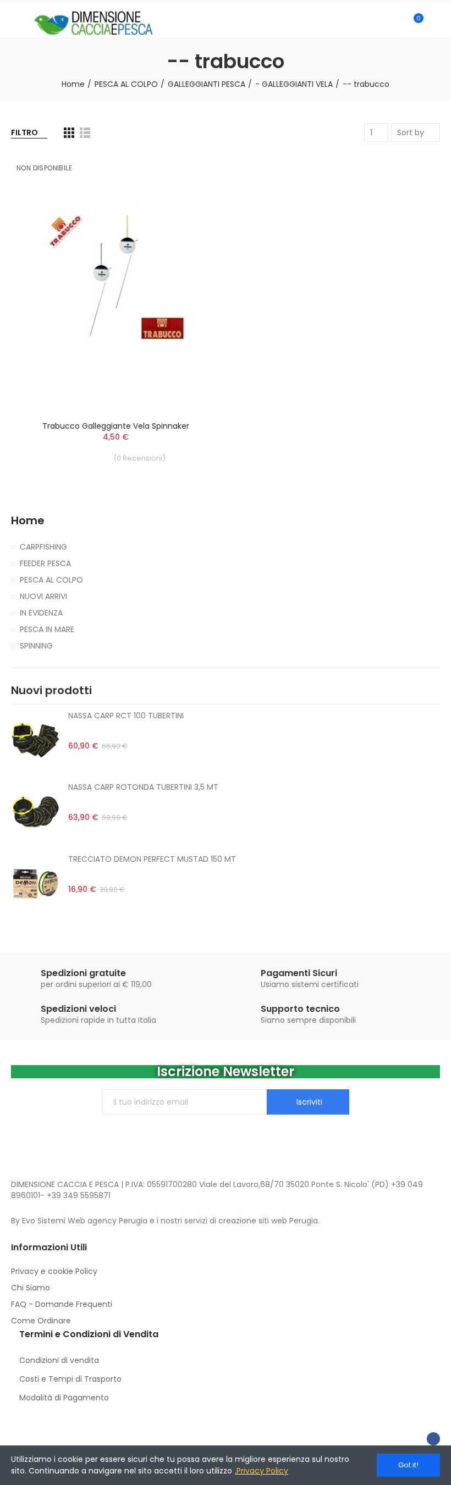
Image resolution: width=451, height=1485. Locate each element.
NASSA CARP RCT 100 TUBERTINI (126, 715)
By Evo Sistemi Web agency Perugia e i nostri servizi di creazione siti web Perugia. (165, 1220)
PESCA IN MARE (47, 629)
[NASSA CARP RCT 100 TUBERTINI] (35, 740)
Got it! (408, 1465)
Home (28, 521)
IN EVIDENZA (41, 612)
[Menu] (16, 23)
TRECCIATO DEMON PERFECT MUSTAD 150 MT (152, 859)
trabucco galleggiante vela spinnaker (115, 425)
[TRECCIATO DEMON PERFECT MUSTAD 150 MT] (35, 884)
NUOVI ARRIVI (43, 596)
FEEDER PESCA (45, 563)
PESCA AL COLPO (51, 579)
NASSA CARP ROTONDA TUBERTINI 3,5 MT (143, 787)
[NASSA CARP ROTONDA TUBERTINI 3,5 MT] (35, 812)
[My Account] (434, 23)
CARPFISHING (43, 546)
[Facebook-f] (433, 1438)
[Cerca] (394, 23)
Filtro (24, 132)
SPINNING (36, 645)
